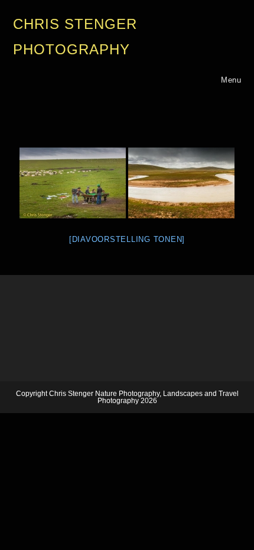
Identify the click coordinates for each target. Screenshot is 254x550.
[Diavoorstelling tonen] (127, 239)
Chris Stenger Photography (75, 36)
